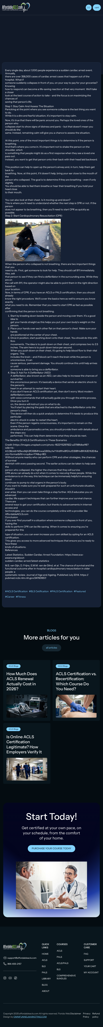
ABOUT (45, 991)
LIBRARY (46, 978)
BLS (44, 966)
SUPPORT (89, 960)
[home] (16, 7)
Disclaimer (75, 1013)
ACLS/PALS (62, 963)
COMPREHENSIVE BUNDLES (66, 977)
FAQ (86, 953)
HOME (45, 953)
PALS (44, 972)
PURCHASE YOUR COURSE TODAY (51, 848)
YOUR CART (90, 966)
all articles (51, 647)
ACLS (44, 960)
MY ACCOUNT (91, 972)
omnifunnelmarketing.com (30, 1016)
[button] (89, 7)
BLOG (45, 984)
